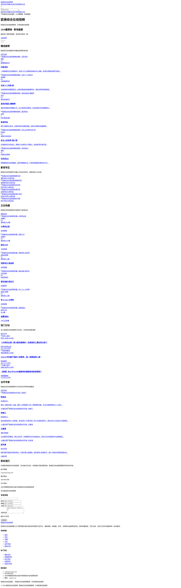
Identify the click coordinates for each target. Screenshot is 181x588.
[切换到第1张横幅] (1, 40)
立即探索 (4, 38)
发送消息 (4, 520)
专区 (5, 4)
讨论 (11, 4)
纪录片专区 (8, 564)
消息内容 (4, 512)
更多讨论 (4, 334)
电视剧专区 (8, 557)
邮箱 (2, 503)
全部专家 (4, 390)
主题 (2, 506)
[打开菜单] (1, 8)
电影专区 (8, 554)
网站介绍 (22, 4)
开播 (8, 4)
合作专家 (16, 4)
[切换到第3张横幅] (4, 40)
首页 (2, 4)
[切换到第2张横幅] (3, 40)
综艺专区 (8, 559)
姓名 (2, 501)
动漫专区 (8, 561)
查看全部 (4, 214)
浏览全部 (4, 54)
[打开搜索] (1, 6)
